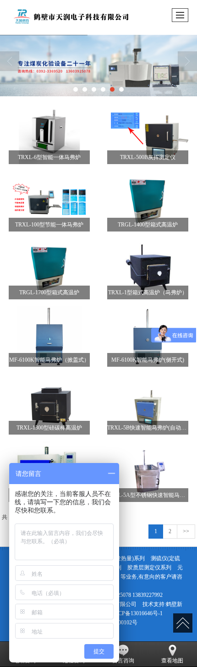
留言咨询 (123, 660)
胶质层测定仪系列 (149, 567)
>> (186, 531)
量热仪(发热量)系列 (121, 558)
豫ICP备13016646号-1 (137, 613)
